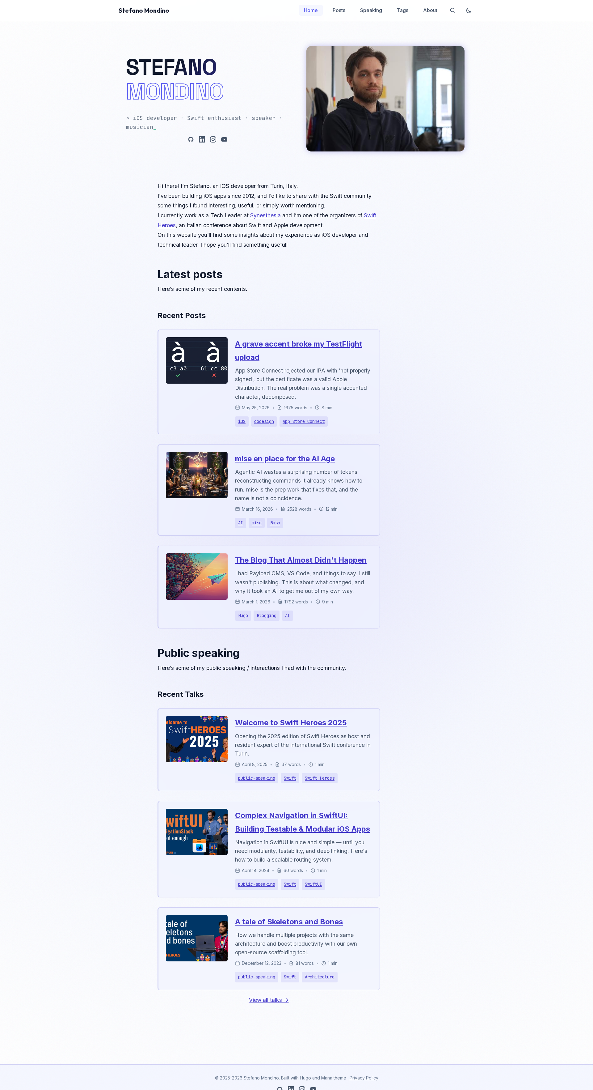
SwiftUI (313, 884)
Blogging (266, 615)
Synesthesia (265, 215)
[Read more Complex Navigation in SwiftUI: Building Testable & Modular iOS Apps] (197, 853)
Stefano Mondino (144, 10)
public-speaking (256, 778)
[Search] (452, 10)
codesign (264, 421)
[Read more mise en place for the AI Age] (197, 496)
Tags (402, 10)
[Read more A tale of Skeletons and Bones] (197, 959)
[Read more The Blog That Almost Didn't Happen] (197, 597)
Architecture (319, 977)
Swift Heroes (319, 778)
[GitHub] (191, 139)
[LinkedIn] (202, 139)
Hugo (243, 615)
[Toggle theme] (468, 10)
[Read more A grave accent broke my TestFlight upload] (197, 381)
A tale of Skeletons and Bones (289, 921)
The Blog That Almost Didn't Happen (301, 560)
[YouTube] (224, 139)
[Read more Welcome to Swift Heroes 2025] (197, 760)
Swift (290, 778)
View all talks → (269, 1000)
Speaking (371, 10)
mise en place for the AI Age (285, 458)
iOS (242, 421)
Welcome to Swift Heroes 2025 (291, 722)
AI (240, 523)
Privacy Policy (364, 1077)
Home (311, 10)
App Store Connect (304, 421)
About (430, 10)
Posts (339, 10)
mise (257, 523)
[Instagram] (213, 139)
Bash (275, 523)
